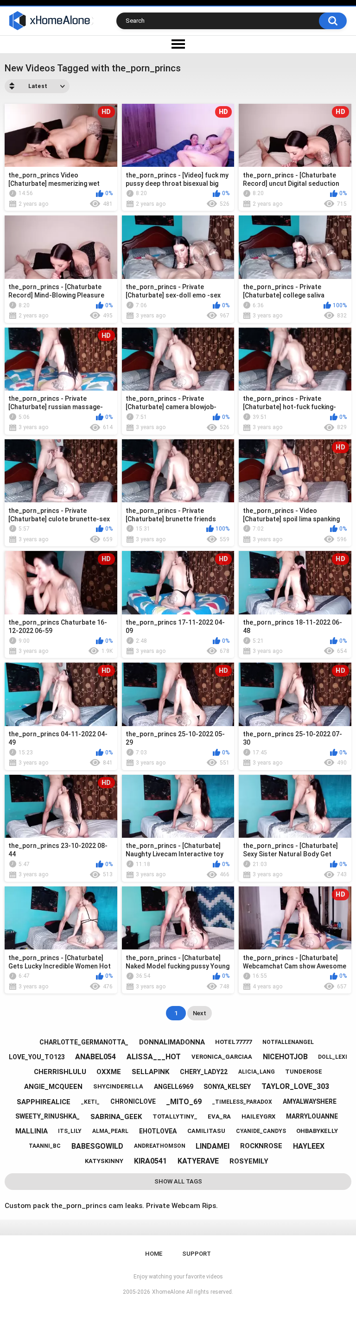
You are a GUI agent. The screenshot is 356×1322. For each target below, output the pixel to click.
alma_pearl (110, 1131)
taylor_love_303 (295, 1086)
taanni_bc (45, 1146)
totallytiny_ (175, 1116)
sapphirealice (43, 1102)
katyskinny (104, 1161)
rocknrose (261, 1146)
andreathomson (159, 1146)
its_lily (70, 1131)
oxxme (108, 1072)
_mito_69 (184, 1101)
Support (196, 1253)
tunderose (303, 1071)
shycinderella (118, 1086)
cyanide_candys (261, 1131)
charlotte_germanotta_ (83, 1042)
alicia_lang (256, 1072)
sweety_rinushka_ (47, 1116)
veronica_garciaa (221, 1056)
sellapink (150, 1072)
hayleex (308, 1146)
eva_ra (219, 1116)
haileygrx (258, 1116)
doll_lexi (332, 1057)
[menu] (178, 44)
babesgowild (97, 1146)
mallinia (31, 1131)
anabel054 (95, 1056)
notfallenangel (288, 1042)
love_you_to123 (37, 1057)
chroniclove (133, 1101)
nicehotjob (285, 1056)
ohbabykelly (317, 1130)
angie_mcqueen (53, 1086)
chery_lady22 (204, 1071)
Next (199, 1013)
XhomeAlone (168, 1292)
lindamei (212, 1146)
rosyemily (248, 1161)
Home (153, 1253)
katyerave (198, 1161)
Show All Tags (178, 1181)
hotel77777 (233, 1041)
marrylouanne (312, 1116)
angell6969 (173, 1086)
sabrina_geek (116, 1117)
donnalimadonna (172, 1042)
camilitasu (206, 1130)
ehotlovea (158, 1131)
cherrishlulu (60, 1072)
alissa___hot (154, 1056)
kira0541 (150, 1161)
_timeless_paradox (242, 1102)
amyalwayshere (310, 1101)
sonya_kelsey (227, 1086)
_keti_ (90, 1102)
